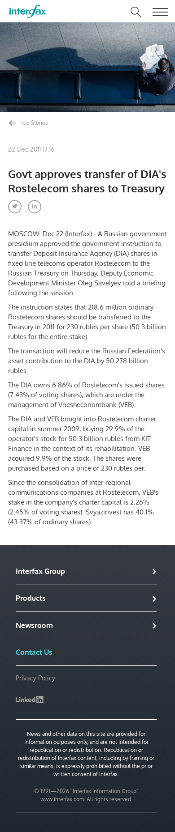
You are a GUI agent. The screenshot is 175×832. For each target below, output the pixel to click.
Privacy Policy (35, 678)
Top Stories (33, 122)
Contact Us (34, 652)
